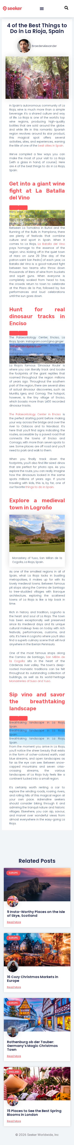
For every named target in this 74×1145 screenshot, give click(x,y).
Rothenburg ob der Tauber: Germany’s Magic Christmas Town (32, 1045)
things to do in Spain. (40, 487)
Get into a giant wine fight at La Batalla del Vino (37, 191)
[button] (42, 9)
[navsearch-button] (66, 8)
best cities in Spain (50, 146)
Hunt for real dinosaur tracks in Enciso (37, 316)
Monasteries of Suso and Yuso (29, 681)
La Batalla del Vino (51, 244)
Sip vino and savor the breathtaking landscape (37, 701)
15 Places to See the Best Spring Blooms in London (34, 1112)
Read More (14, 922)
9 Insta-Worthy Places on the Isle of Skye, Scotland (36, 913)
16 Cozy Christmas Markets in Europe (32, 978)
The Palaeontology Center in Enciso (35, 414)
